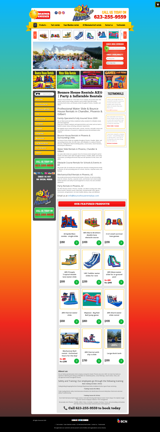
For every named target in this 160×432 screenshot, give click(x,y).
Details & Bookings (76, 243)
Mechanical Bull (40, 138)
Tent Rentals (39, 124)
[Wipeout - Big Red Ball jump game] (114, 35)
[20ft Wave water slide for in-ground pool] (90, 35)
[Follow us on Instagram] (63, 12)
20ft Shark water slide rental (114, 314)
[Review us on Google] (59, 12)
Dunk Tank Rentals (41, 148)
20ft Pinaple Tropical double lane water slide (69, 274)
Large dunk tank (114, 353)
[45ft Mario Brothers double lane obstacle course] (44, 35)
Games (37, 114)
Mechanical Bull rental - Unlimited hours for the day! (69, 353)
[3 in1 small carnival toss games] (55, 35)
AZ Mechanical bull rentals (92, 25)
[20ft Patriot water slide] (102, 35)
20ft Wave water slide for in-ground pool (114, 274)
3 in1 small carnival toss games (114, 235)
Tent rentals (55, 25)
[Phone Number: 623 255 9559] (110, 17)
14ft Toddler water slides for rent (92, 274)
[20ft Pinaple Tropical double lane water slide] (67, 35)
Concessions (39, 129)
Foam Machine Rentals (42, 143)
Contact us (109, 25)
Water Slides (39, 99)
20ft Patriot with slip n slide (92, 353)
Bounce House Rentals (42, 104)
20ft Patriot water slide (69, 314)
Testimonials (121, 25)
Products (42, 25)
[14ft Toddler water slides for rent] (79, 35)
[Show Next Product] (125, 35)
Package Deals (40, 133)
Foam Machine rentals (71, 25)
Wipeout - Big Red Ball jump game (91, 314)
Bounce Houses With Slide (43, 109)
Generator (39, 153)
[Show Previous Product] (35, 35)
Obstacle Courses (40, 119)
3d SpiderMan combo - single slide (69, 235)
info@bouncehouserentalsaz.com (83, 195)
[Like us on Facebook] (56, 12)
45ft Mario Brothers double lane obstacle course (91, 235)
